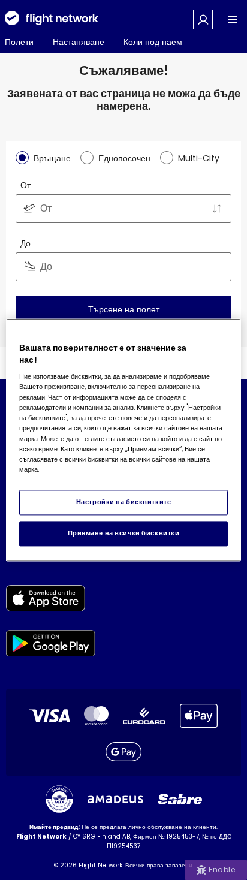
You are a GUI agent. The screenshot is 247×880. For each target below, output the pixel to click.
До (25, 243)
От (25, 185)
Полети (19, 42)
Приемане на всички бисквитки (124, 533)
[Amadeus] (115, 799)
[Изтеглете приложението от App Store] (50, 600)
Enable (222, 869)
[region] (123, 439)
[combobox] (123, 208)
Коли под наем (152, 42)
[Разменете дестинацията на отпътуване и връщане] (217, 208)
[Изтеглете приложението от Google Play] (50, 645)
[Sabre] (180, 799)
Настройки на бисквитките (123, 502)
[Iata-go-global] (59, 799)
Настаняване (78, 42)
